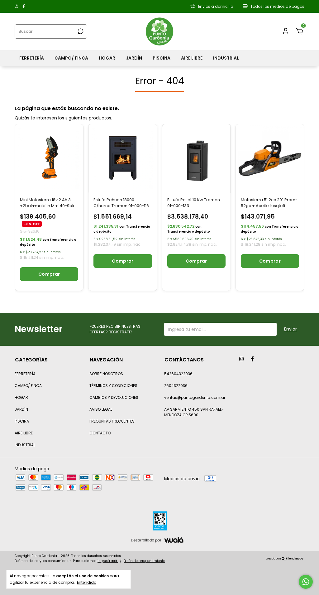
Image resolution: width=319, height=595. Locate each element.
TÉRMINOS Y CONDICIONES (113, 385)
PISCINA (161, 58)
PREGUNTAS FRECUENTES (112, 421)
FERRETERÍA (31, 58)
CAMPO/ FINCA (71, 58)
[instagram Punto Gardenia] (17, 6)
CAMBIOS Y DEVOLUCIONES (113, 397)
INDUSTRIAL (226, 58)
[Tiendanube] (284, 559)
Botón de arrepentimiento (144, 561)
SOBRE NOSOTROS (106, 373)
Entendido (86, 582)
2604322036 (176, 385)
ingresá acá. (108, 561)
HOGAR (107, 58)
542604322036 (178, 373)
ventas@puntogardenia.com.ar (194, 397)
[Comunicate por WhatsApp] (306, 582)
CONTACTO (100, 433)
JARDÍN (134, 58)
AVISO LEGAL (100, 409)
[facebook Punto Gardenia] (24, 6)
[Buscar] (80, 31)
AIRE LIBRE (191, 58)
